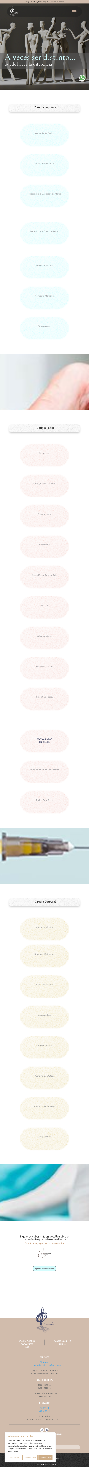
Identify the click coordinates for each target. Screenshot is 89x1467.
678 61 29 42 (44, 1411)
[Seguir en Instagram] (42, 1430)
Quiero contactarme (44, 1268)
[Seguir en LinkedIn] (47, 1430)
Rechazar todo (30, 1457)
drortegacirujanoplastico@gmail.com (44, 1365)
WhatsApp (44, 1362)
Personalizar (14, 1457)
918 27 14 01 (44, 1408)
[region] (30, 1447)
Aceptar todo (46, 1457)
